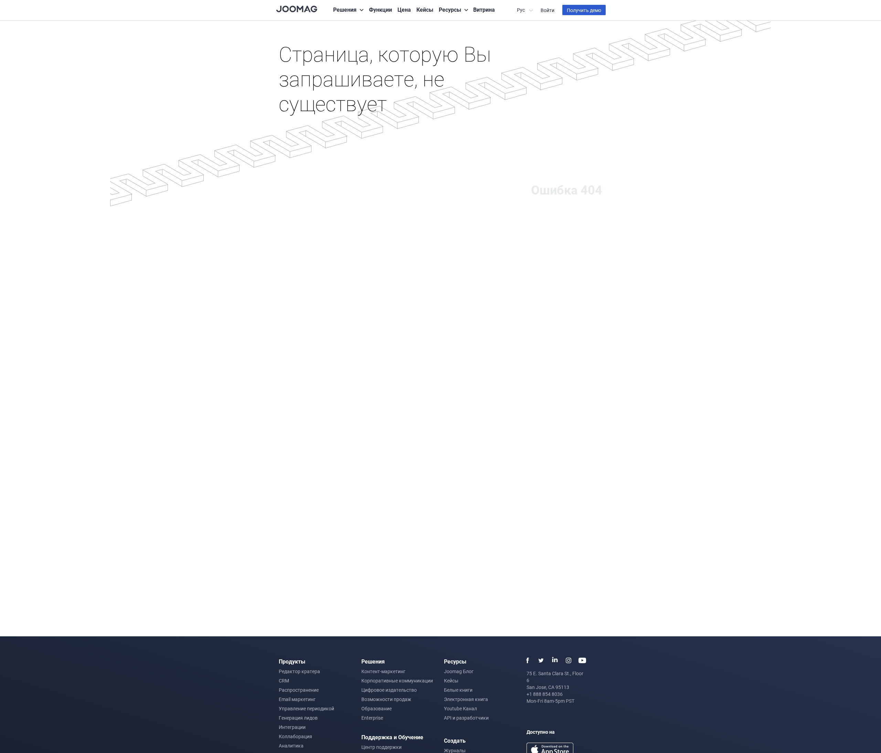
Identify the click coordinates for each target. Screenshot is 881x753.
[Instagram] (568, 660)
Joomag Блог (459, 671)
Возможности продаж (386, 699)
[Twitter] (541, 660)
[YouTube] (582, 660)
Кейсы (424, 9)
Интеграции (292, 727)
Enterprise (372, 717)
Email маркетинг (297, 699)
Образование (376, 708)
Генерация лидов (298, 717)
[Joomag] (296, 8)
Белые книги (458, 690)
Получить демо (584, 10)
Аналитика (291, 745)
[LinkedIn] (555, 660)
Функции (380, 9)
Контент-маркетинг (383, 671)
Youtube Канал (460, 708)
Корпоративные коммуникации (397, 680)
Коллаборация (295, 736)
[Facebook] (527, 660)
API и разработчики (466, 717)
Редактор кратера (299, 671)
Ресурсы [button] (450, 9)
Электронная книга (466, 699)
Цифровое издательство (389, 690)
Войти (547, 10)
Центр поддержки (381, 747)
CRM (284, 680)
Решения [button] (345, 9)
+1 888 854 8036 (545, 694)
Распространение (299, 690)
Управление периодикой (306, 708)
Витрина (484, 9)
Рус (521, 10)
